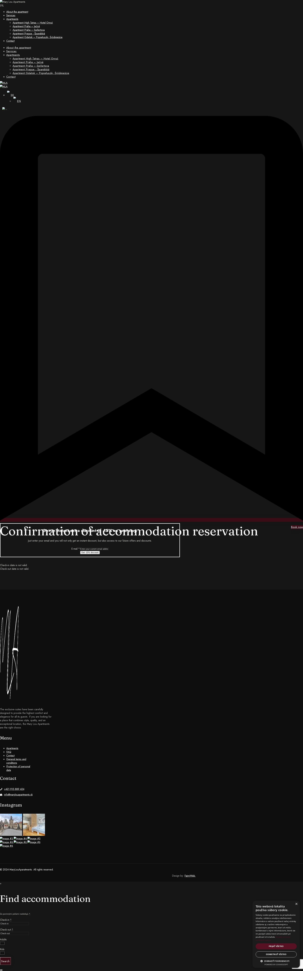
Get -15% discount (89, 552)
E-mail (75, 549)
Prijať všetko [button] (276, 946)
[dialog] (276, 934)
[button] (276, 960)
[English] (5, 109)
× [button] (296, 904)
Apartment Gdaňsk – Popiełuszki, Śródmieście (37, 37)
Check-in (6, 920)
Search (5, 961)
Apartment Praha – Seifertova (29, 30)
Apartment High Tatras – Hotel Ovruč (33, 23)
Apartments (12, 19)
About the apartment (17, 12)
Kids (2, 949)
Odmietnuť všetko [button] (276, 954)
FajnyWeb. (190, 876)
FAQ (8, 752)
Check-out (6, 929)
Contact (10, 41)
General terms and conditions (16, 761)
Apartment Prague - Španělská (29, 33)
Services (10, 15)
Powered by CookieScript (276, 964)
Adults (3, 939)
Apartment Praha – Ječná (26, 26)
